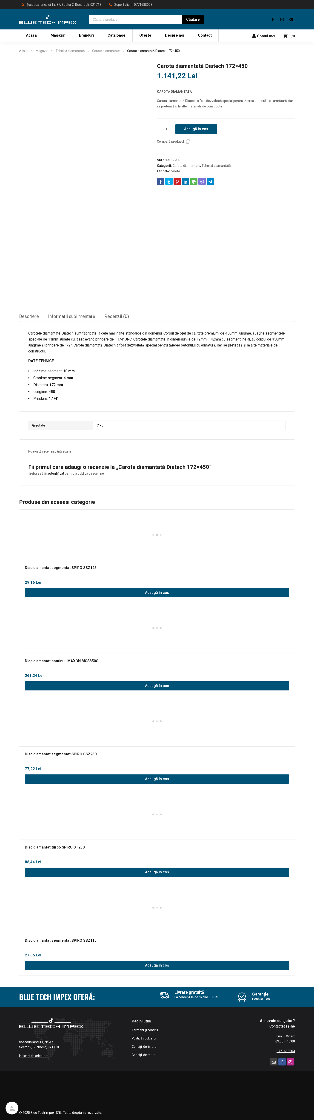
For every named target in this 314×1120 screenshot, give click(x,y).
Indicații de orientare (34, 1056)
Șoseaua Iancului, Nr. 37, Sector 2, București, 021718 (63, 4)
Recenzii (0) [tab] (116, 316)
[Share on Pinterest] (177, 181)
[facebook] (273, 19)
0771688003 (143, 4)
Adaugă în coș (196, 129)
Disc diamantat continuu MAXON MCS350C (61, 661)
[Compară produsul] (188, 141)
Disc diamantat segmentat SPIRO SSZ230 (61, 754)
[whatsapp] (291, 19)
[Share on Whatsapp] (193, 181)
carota (175, 171)
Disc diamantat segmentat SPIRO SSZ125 (61, 568)
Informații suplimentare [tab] (71, 316)
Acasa (23, 51)
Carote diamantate (106, 51)
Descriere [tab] (29, 316)
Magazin (42, 51)
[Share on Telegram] (210, 181)
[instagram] (282, 19)
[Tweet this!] (169, 181)
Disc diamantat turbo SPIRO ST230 (55, 847)
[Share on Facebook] (160, 181)
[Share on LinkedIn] (185, 181)
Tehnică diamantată (70, 51)
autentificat (55, 473)
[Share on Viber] (202, 181)
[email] (273, 1061)
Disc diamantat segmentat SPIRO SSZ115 (61, 940)
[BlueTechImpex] (48, 19)
